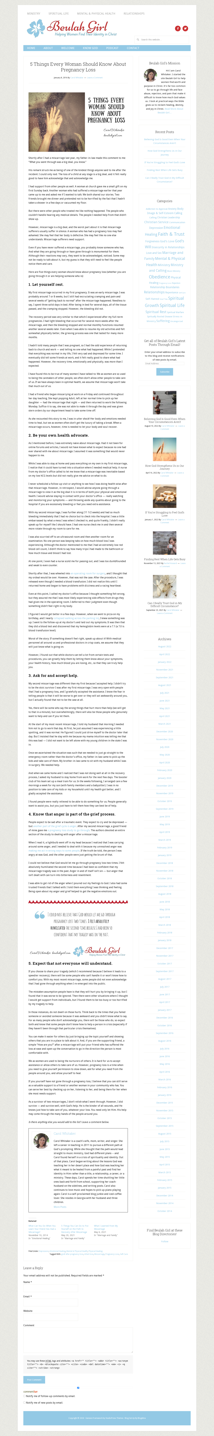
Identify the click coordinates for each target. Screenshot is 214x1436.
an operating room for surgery (88, 573)
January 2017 (164, 1010)
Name (27, 1282)
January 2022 (164, 662)
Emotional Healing (57, 1251)
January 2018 (164, 940)
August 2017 (164, 979)
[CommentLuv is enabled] (30, 1392)
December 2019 (164, 785)
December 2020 (164, 731)
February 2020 (164, 770)
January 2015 (164, 1187)
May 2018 (165, 909)
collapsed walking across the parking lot (76, 618)
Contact (133, 48)
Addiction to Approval (156, 209)
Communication (177, 222)
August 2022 (164, 646)
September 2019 (164, 809)
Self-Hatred (152, 298)
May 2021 (165, 708)
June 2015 (165, 1149)
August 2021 (164, 685)
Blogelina (142, 1418)
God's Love (167, 241)
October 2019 (164, 801)
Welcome (68, 48)
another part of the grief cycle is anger (54, 826)
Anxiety (172, 208)
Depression (44, 1251)
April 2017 (164, 1002)
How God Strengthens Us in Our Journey (164, 467)
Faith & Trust (171, 234)
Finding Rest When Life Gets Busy (165, 170)
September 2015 (164, 1125)
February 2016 (164, 1087)
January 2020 (164, 778)
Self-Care (124, 1254)
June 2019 (165, 816)
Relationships (134, 13)
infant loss (88, 1254)
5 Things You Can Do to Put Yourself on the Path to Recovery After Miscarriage (74, 1229)
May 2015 (165, 1157)
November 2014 (164, 1203)
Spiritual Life (59, 13)
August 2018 (164, 894)
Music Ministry (173, 271)
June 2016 (165, 1056)
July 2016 (164, 1048)
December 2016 (164, 1017)
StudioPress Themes (114, 1418)
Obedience (159, 277)
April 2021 (164, 716)
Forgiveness (152, 241)
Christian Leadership (168, 217)
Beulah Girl (71, 28)
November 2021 (164, 669)
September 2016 (164, 1033)
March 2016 (164, 1079)
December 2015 (164, 1102)
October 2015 (164, 1118)
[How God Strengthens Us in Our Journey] (164, 462)
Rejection (176, 283)
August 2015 (164, 1133)
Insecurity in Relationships (168, 247)
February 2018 (164, 932)
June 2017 (165, 994)
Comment (28, 1325)
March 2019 (164, 840)
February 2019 (164, 847)
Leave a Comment (95, 78)
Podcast (112, 48)
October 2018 (164, 878)
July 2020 (164, 747)
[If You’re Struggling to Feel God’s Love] (164, 509)
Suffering (163, 321)
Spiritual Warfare (175, 312)
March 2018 (164, 925)
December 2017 (164, 948)
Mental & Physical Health (96, 13)
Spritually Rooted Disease (159, 316)
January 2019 (164, 855)
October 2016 (164, 1025)
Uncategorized (176, 321)
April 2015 (164, 1164)
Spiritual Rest (156, 312)
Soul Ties (164, 299)
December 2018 (164, 863)
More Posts (60, 1206)
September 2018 (164, 886)
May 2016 (165, 1064)
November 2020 (164, 739)
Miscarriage (99, 1254)
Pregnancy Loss (112, 1254)
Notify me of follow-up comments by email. (50, 1396)
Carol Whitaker (65, 1133)
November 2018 (164, 870)
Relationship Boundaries (164, 287)
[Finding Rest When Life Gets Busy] (164, 555)
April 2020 (164, 762)
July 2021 (164, 692)
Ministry (33, 13)
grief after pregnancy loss (72, 1254)
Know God (90, 48)
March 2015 (164, 1172)
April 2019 (164, 832)
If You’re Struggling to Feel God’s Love (164, 162)
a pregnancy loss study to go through (69, 830)
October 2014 (164, 1211)
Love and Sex (154, 252)
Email (27, 1296)
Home (31, 48)
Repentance (171, 292)
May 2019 (165, 824)
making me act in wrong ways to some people (54, 850)
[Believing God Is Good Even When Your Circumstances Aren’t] (164, 415)
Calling (178, 213)
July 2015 (164, 1141)
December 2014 (164, 1195)
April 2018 (164, 917)
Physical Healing (95, 1251)
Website (27, 1310)
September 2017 (164, 971)
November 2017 (164, 955)
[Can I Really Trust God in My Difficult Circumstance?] (164, 599)
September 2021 (164, 677)
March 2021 (164, 723)
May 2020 (165, 754)
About (48, 48)
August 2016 (164, 1040)
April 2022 (164, 654)
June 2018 (165, 901)
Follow (164, 1241)
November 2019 (164, 793)
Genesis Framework (94, 1418)
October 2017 (164, 963)
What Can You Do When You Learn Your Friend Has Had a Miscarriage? (42, 1229)
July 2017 (164, 986)
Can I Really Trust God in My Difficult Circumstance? (165, 604)
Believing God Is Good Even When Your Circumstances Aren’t (164, 420)
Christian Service (156, 222)
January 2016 (164, 1095)
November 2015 (164, 1110)
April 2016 (164, 1071)
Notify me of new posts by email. (44, 1402)
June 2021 (165, 700)
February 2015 (164, 1180)
